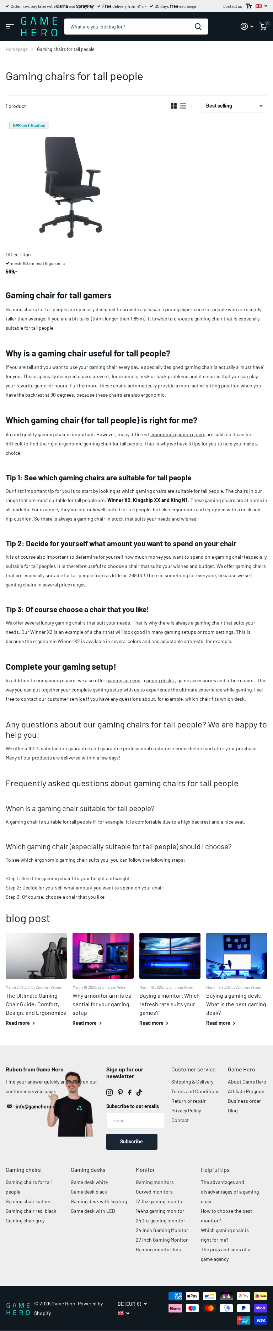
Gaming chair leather (28, 1201)
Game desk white (89, 1182)
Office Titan (18, 254)
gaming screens (123, 680)
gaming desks (159, 680)
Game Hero (241, 1069)
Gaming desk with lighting (99, 1201)
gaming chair (208, 318)
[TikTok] (139, 1092)
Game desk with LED (93, 1211)
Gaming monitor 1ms (158, 1249)
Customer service (193, 1069)
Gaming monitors (155, 1182)
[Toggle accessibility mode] (249, 6)
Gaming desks (88, 1169)
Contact (180, 1120)
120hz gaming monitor (160, 1201)
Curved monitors (154, 1192)
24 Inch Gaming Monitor (162, 1230)
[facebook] (130, 1092)
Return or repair (188, 1101)
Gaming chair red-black (31, 1211)
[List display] (183, 106)
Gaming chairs (23, 1169)
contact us (232, 6)
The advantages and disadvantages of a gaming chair (230, 1191)
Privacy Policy (186, 1110)
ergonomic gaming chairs (177, 434)
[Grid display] (174, 106)
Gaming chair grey (25, 1220)
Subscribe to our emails (132, 1106)
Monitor (145, 1169)
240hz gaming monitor (160, 1220)
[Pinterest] (120, 1092)
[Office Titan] (70, 182)
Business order (244, 1101)
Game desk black (89, 1192)
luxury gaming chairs (63, 623)
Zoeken (198, 27)
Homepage (17, 49)
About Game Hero (247, 1082)
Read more (18, 1023)
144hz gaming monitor (160, 1211)
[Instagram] (109, 1092)
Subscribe (132, 1141)
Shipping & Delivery (192, 1082)
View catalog (10, 27)
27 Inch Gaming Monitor (162, 1240)
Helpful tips (215, 1169)
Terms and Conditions (195, 1091)
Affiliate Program (246, 1091)
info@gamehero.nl (36, 1106)
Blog (232, 1110)
